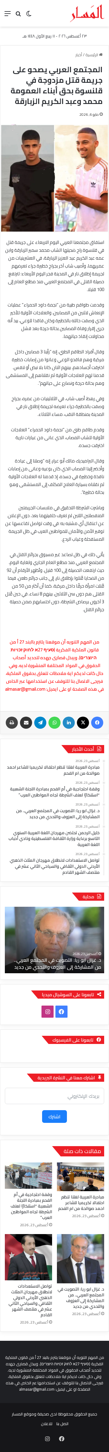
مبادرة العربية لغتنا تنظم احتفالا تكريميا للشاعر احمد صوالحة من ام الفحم (80, 1202)
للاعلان (46, 1423)
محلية (88, 896)
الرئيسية (92, 54)
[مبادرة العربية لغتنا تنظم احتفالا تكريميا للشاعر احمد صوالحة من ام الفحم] (80, 1176)
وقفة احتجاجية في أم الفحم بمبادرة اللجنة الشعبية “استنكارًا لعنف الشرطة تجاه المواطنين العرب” (31, 1206)
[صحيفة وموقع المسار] (87, 13)
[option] (54, 940)
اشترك (54, 1116)
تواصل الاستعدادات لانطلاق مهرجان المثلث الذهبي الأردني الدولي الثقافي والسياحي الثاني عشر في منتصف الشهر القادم (30, 1300)
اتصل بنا (62, 1423)
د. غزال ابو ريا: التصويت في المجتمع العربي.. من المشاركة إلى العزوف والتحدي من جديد (57, 963)
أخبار (78, 54)
